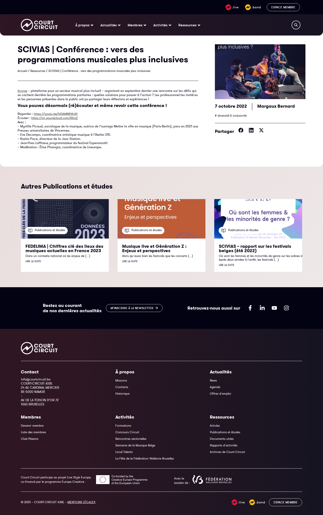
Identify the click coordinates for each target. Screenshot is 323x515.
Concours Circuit (127, 432)
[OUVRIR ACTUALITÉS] (119, 25)
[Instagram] (286, 308)
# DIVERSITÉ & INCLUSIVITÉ (231, 116)
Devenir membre (32, 426)
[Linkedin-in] (262, 308)
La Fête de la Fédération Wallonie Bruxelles (144, 458)
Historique (122, 394)
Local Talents (124, 452)
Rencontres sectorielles (130, 439)
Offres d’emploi (220, 394)
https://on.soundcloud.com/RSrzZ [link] (54, 118)
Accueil (22, 71)
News (213, 380)
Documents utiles (222, 439)
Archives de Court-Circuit (227, 452)
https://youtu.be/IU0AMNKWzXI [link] (56, 114)
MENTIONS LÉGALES (81, 502)
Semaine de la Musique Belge (135, 445)
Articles (215, 426)
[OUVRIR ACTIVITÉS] (170, 25)
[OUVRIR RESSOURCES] (199, 25)
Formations (123, 426)
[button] (240, 130)
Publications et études (225, 432)
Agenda (215, 387)
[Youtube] (274, 308)
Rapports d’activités (223, 445)
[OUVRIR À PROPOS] (92, 25)
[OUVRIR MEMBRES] (144, 25)
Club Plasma (29, 439)
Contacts (121, 387)
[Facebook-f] (250, 308)
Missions (121, 380)
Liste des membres (33, 432)
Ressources (37, 71)
